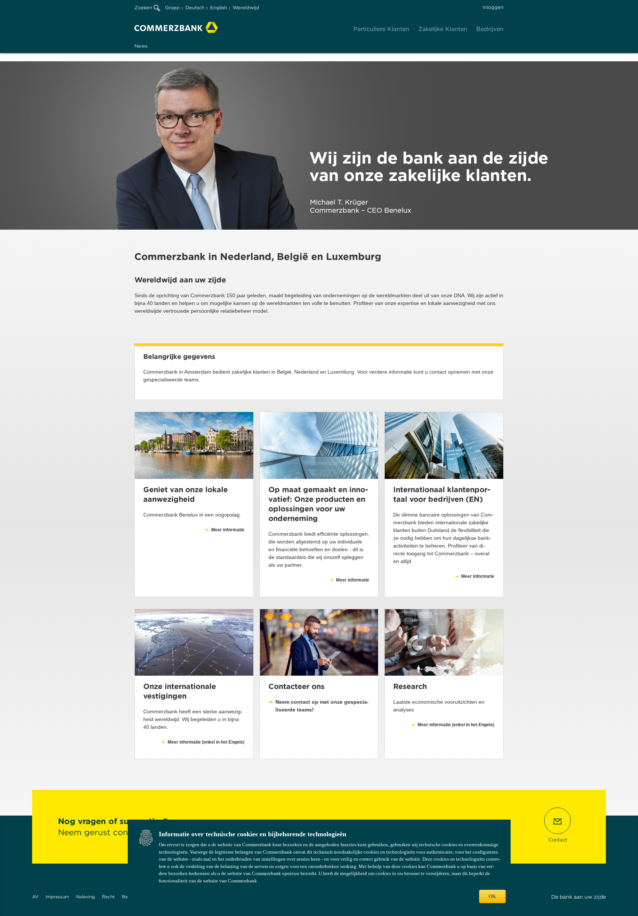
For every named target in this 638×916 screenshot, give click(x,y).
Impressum (57, 896)
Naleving (85, 896)
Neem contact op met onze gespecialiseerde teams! (322, 706)
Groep (172, 7)
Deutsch (195, 7)
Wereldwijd (246, 7)
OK (492, 896)
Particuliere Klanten (381, 28)
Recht (108, 896)
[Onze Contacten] (319, 642)
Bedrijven (490, 28)
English (218, 7)
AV (35, 896)
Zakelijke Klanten (442, 28)
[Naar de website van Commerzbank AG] (176, 27)
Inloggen (493, 7)
